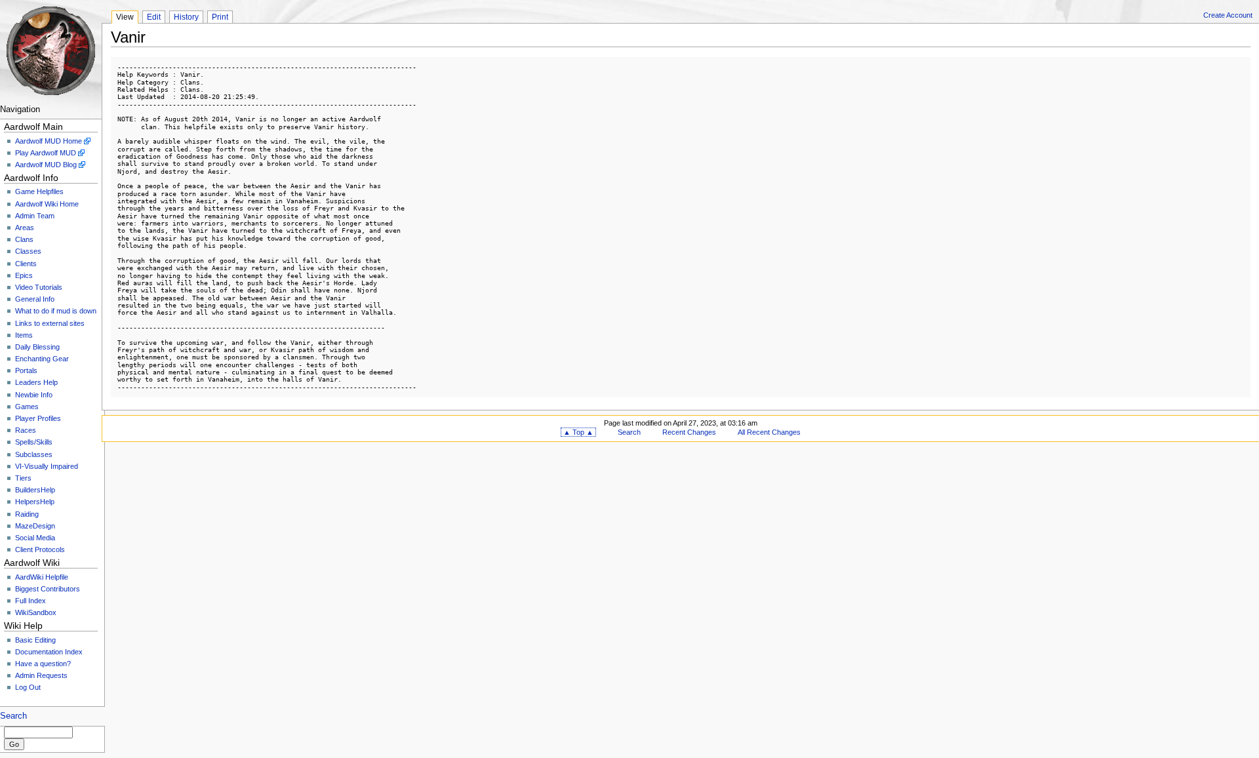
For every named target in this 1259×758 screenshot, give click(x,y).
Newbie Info (33, 395)
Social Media (35, 538)
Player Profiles (38, 418)
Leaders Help (36, 382)
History (186, 17)
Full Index (30, 601)
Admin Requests (41, 675)
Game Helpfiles (39, 191)
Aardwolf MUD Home (48, 141)
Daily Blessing (37, 347)
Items (24, 335)
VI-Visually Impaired (46, 466)
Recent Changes (689, 432)
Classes (28, 251)
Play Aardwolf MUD (45, 153)
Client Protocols (40, 549)
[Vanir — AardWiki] (51, 51)
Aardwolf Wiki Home (47, 204)
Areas (24, 227)
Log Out (28, 687)
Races (25, 430)
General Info (34, 299)
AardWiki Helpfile (41, 577)
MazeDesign (35, 526)
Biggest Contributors (47, 589)
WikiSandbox (35, 612)
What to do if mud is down (55, 311)
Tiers (23, 478)
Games (27, 406)
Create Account (1227, 15)
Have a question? (43, 664)
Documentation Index (49, 652)
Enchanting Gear (42, 359)
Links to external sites (50, 323)
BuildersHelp (35, 490)
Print (220, 17)
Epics (24, 275)
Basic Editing (35, 640)
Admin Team (34, 216)
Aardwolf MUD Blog (46, 165)
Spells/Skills (33, 442)
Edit (154, 17)
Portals (26, 370)
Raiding (27, 514)
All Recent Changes (769, 432)
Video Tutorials (38, 287)
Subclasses (33, 454)
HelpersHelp (34, 502)
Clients (26, 264)
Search (13, 716)
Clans (24, 239)
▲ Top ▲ (578, 432)
